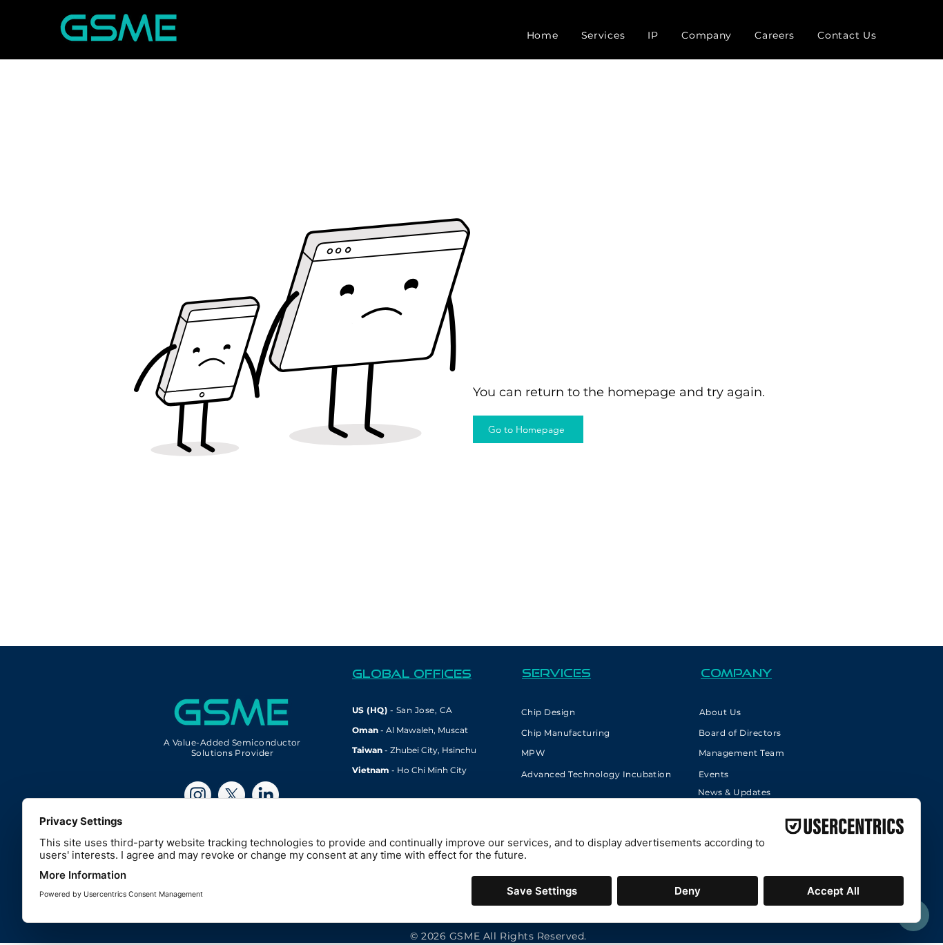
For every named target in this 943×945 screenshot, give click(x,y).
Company (736, 672)
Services (556, 672)
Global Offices (411, 673)
